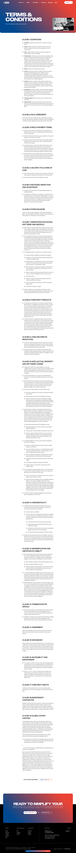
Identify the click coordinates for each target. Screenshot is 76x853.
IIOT (17, 831)
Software (29, 831)
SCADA (18, 834)
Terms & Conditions (31, 847)
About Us (7, 832)
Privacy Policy (23, 847)
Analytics (18, 832)
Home (7, 831)
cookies (47, 851)
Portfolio (7, 834)
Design (29, 832)
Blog (6, 837)
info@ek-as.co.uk (48, 831)
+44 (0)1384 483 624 (49, 832)
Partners (7, 835)
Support (29, 834)
